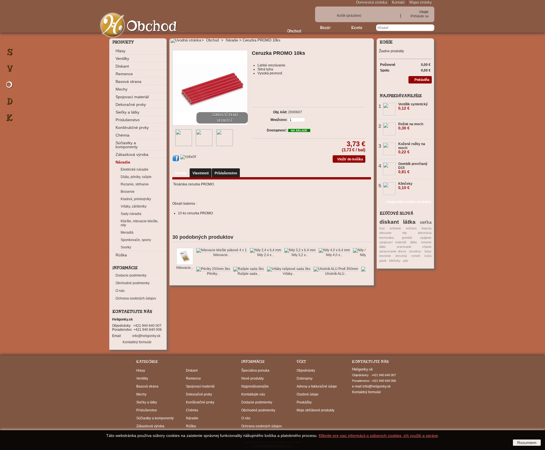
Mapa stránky (421, 2)
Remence (124, 74)
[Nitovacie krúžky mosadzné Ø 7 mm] (184, 257)
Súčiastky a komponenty (127, 145)
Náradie (123, 162)
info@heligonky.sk (146, 336)
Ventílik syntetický (413, 106)
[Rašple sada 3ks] (248, 269)
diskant (389, 222)
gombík (407, 237)
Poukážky (304, 402)
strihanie (395, 228)
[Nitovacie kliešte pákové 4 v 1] (221, 250)
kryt (382, 228)
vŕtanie (426, 246)
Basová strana (128, 81)
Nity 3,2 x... (300, 255)
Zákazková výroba (132, 154)
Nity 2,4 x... (265, 255)
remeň (415, 256)
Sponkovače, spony (136, 240)
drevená (401, 256)
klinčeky (395, 260)
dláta (413, 242)
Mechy (121, 89)
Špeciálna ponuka (255, 370)
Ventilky (122, 58)
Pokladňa (421, 80)
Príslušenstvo (128, 120)
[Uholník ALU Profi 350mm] (335, 269)
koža (428, 256)
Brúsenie (128, 192)
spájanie (425, 237)
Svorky (126, 247)
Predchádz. (173, 258)
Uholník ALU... (336, 274)
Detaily (180, 173)
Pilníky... (213, 274)
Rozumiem (526, 442)
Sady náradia (131, 214)
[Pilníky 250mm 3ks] (213, 269)
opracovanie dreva (392, 251)
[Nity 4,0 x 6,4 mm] (334, 250)
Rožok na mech (410, 126)
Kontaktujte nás (253, 394)
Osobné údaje (307, 394)
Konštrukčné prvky (132, 127)
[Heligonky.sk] (112, 25)
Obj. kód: (280, 112)
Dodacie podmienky (131, 275)
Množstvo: (279, 120)
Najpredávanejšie (401, 95)
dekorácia (424, 233)
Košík (349, 16)
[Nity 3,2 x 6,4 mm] (300, 250)
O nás (120, 291)
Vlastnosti (200, 173)
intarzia (426, 228)
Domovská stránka (371, 2)
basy (428, 251)
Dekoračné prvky (131, 104)
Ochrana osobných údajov (136, 298)
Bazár (325, 27)
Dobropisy (305, 378)
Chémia (122, 135)
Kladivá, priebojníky (136, 199)
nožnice (411, 228)
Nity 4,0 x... (334, 255)
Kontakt (398, 2)
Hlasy (120, 51)
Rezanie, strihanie (135, 184)
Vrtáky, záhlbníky (133, 206)
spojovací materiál (392, 242)
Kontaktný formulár (137, 342)
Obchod (294, 31)
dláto (382, 246)
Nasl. (367, 258)
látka (409, 222)
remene (426, 242)
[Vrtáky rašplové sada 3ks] (289, 269)
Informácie (125, 267)
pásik (383, 260)
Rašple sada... (249, 274)
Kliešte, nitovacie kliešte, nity (139, 223)
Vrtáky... (289, 274)
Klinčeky (405, 186)
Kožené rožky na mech (411, 148)
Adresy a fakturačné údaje (317, 386)
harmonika (386, 237)
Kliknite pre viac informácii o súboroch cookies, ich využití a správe (378, 435)
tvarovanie (404, 246)
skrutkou (415, 251)
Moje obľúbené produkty (315, 410)
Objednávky (306, 370)
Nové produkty (252, 378)
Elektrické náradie (134, 169)
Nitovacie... (184, 268)
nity (404, 233)
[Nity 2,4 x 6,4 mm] (265, 250)
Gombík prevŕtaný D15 (412, 168)
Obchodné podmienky (133, 283)
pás (405, 260)
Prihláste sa (419, 16)
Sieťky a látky (127, 112)
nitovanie (385, 233)
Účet (301, 361)
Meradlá (127, 233)
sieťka (425, 222)
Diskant (122, 66)
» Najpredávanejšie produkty (408, 202)
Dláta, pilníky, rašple (136, 177)
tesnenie (385, 256)
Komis (356, 27)
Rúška (121, 255)
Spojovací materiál (132, 97)
